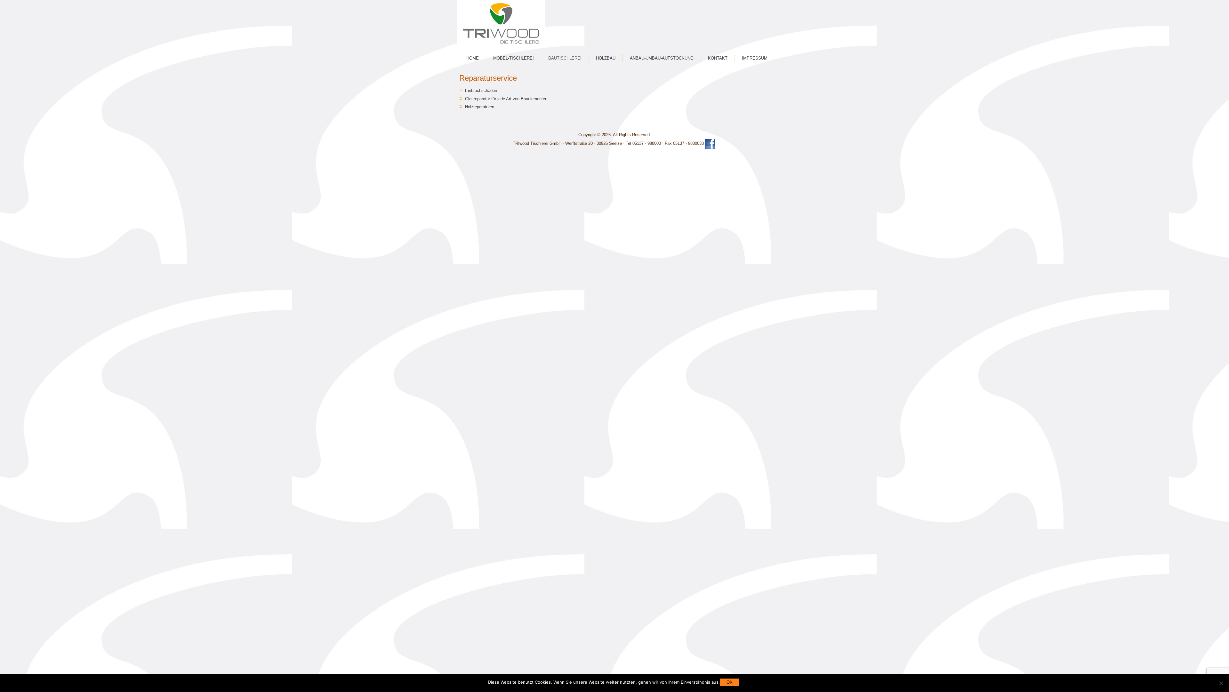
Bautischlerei (565, 58)
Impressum (754, 58)
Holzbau (605, 58)
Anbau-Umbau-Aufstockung (662, 58)
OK (730, 682)
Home (472, 58)
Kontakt (717, 58)
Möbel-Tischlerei (513, 58)
